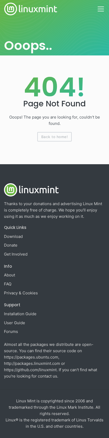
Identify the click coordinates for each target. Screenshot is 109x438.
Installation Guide (20, 313)
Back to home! (54, 137)
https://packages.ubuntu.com (31, 357)
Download (13, 236)
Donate (10, 245)
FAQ (7, 283)
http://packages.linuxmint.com (32, 363)
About (9, 274)
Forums (11, 331)
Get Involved (16, 254)
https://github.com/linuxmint (30, 369)
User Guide (14, 322)
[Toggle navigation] (101, 9)
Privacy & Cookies (21, 292)
